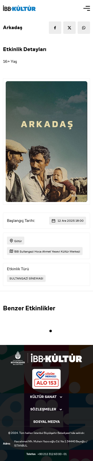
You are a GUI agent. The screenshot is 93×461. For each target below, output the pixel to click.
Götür (17, 241)
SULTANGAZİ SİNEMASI (26, 278)
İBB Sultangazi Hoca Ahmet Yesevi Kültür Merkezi (46, 251)
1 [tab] (50, 331)
